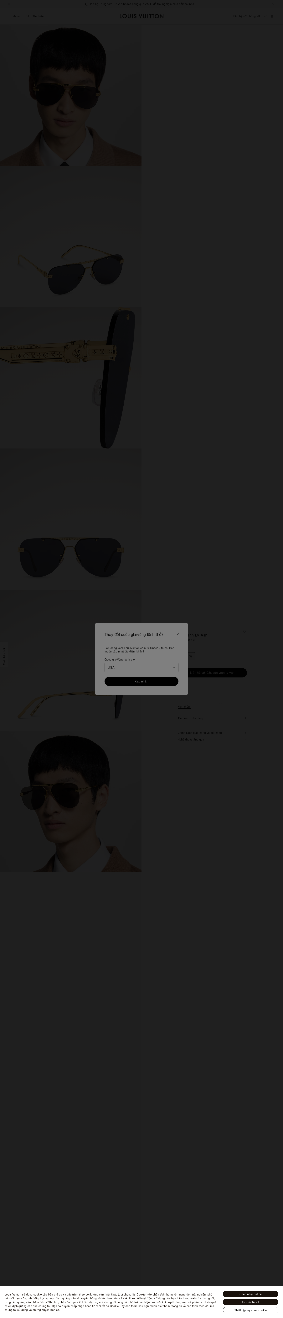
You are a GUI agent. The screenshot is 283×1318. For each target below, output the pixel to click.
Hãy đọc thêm (128, 1306)
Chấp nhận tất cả (250, 1294)
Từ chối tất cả (251, 1302)
